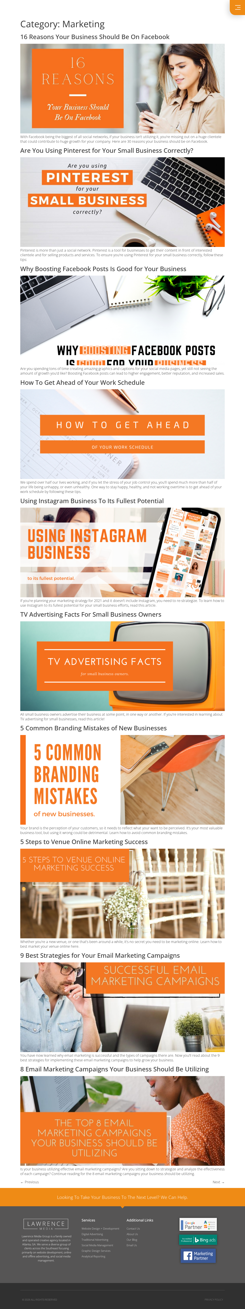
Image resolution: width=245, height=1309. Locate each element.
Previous (29, 1182)
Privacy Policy (214, 1299)
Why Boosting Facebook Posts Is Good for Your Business (103, 268)
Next (219, 1182)
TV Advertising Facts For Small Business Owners (90, 614)
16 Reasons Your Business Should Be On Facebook (94, 36)
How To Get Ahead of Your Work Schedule (82, 382)
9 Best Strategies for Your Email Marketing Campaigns (100, 955)
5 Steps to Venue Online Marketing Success (84, 841)
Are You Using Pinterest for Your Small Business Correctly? (106, 150)
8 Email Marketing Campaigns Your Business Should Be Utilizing (114, 1069)
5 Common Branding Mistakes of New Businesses (93, 728)
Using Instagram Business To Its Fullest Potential (92, 501)
